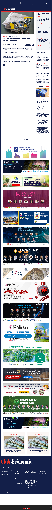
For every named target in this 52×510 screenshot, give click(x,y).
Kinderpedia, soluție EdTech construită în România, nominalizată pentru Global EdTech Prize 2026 (42, 122)
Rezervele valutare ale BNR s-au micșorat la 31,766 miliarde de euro (13, 451)
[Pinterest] (30, 45)
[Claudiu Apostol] (3, 44)
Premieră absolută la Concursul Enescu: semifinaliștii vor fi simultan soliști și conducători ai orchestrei (42, 115)
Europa (38, 16)
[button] (46, 3)
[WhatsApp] (33, 45)
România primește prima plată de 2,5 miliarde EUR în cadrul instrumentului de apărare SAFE (46, 81)
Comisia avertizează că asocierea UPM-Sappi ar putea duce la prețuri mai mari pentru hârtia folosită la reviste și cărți (46, 58)
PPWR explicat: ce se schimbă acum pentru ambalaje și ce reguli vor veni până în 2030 (39, 66)
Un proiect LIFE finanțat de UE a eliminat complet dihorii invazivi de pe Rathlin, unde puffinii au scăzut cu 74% (39, 74)
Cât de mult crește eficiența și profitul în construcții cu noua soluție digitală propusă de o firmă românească (42, 41)
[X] (28, 45)
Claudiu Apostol (8, 44)
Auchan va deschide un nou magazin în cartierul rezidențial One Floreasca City (42, 26)
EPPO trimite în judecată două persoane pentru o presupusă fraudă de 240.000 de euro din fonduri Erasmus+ (39, 81)
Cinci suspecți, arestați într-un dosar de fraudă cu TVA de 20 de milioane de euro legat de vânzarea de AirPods (46, 67)
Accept (24, 508)
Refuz (28, 508)
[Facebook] (49, 3)
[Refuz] (50, 507)
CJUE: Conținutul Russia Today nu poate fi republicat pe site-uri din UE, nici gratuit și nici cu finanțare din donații (43, 19)
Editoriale (39, 45)
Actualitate (5, 36)
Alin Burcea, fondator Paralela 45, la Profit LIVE (38, 451)
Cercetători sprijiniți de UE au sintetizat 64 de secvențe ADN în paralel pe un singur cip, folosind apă (46, 74)
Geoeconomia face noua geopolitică (42, 47)
